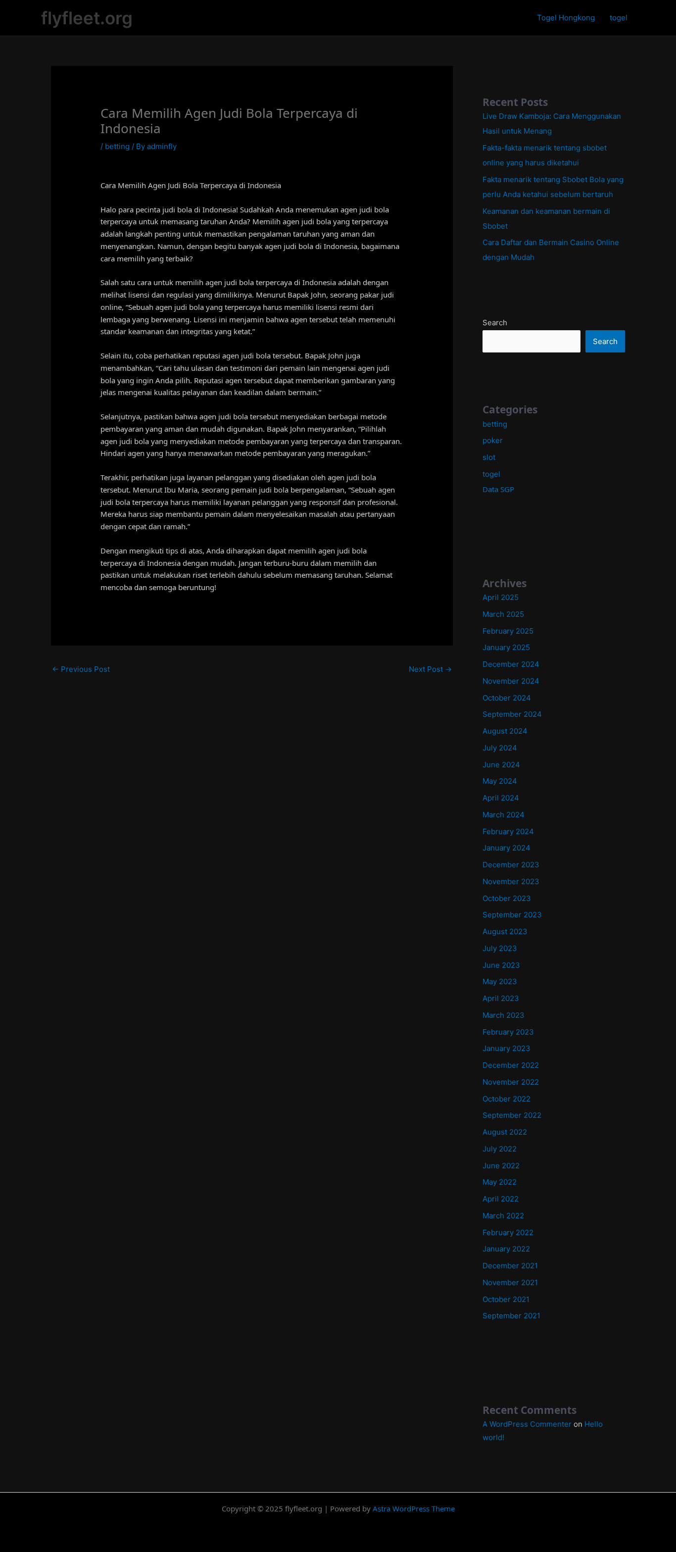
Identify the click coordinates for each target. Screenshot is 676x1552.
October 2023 (507, 898)
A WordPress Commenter (527, 1424)
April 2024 (501, 797)
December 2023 (511, 864)
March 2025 (503, 614)
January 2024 (507, 847)
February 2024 (508, 831)
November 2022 (511, 1082)
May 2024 (500, 781)
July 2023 (500, 948)
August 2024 (505, 731)
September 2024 (512, 714)
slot (489, 457)
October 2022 (507, 1098)
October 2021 (506, 1299)
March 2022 (503, 1215)
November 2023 (511, 881)
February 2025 (508, 631)
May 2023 (500, 981)
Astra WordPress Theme (414, 1508)
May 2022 (500, 1182)
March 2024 (504, 814)
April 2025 (501, 597)
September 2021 (511, 1315)
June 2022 (501, 1165)
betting (117, 146)
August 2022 (505, 1132)
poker (493, 440)
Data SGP (498, 489)
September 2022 (512, 1115)
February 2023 (508, 1032)
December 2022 (511, 1065)
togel (619, 17)
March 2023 (504, 1015)
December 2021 (510, 1265)
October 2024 (507, 697)
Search (495, 322)
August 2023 (505, 931)
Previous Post (81, 669)
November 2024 (511, 681)
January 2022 (506, 1248)
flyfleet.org (87, 17)
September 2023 (512, 914)
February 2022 (508, 1232)
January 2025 (506, 647)
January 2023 (507, 1048)
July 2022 (500, 1148)
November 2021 (510, 1282)
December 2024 (511, 664)
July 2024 (500, 747)
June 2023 (501, 965)
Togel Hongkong (566, 17)
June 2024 (501, 764)
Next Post (430, 669)
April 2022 (501, 1198)
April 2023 (501, 998)
